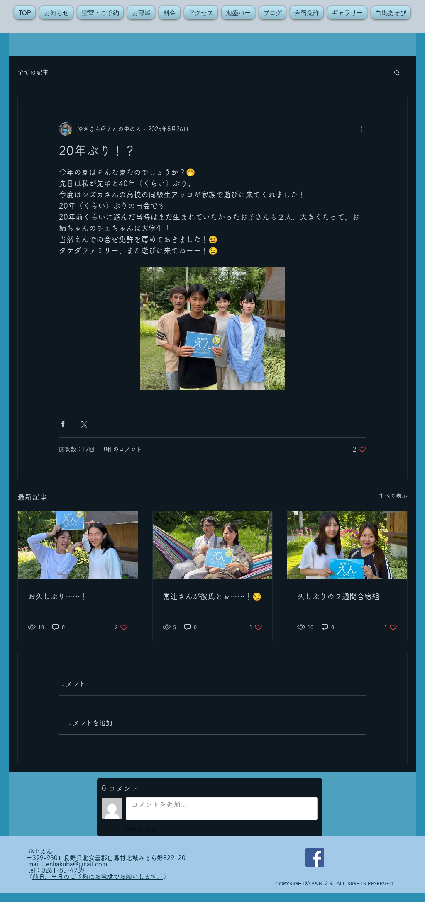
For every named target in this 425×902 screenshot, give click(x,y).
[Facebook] (314, 857)
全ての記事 (33, 72)
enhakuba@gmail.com (76, 864)
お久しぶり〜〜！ (58, 596)
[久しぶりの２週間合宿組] (347, 545)
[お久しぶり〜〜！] (78, 545)
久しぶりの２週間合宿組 (338, 596)
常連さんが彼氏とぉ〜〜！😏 (212, 596)
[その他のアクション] (361, 129)
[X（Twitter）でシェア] (83, 424)
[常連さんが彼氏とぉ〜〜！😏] (213, 545)
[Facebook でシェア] (63, 424)
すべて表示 (393, 495)
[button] (397, 72)
